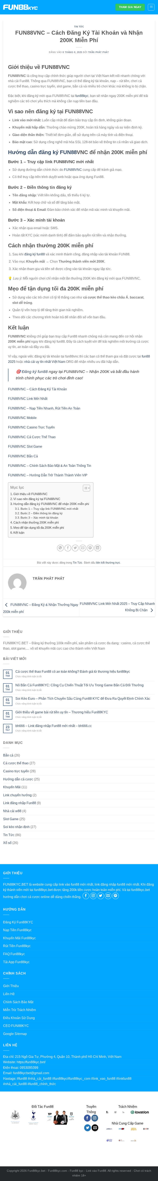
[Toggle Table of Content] (84, 488)
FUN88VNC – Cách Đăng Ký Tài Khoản (37, 389)
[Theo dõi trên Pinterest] (115, 895)
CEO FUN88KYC (16, 1026)
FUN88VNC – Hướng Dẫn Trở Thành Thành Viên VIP (47, 475)
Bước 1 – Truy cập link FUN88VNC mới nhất (49, 508)
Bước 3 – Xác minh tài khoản (39, 517)
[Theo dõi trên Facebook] (85, 895)
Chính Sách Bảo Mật (18, 1002)
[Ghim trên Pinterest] (90, 548)
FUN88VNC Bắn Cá (23, 456)
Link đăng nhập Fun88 (19, 803)
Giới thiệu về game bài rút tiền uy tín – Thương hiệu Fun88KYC (61, 712)
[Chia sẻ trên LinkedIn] (97, 548)
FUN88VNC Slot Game (25, 446)
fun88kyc (81, 96)
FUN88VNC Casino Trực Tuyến (31, 427)
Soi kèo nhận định (16, 827)
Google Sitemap (15, 1034)
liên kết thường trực (108, 562)
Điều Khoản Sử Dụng (19, 1018)
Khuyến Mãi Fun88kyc (19, 938)
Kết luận (18, 532)
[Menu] (151, 7)
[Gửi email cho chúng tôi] (108, 895)
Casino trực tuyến (16, 771)
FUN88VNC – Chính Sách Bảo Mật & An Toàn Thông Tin (49, 465)
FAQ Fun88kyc (14, 954)
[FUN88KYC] (20, 7)
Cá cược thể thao (16, 763)
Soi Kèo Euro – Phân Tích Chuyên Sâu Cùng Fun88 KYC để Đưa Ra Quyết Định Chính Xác (82, 698)
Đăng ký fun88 (35, 371)
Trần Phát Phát (98, 52)
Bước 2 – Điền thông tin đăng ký (42, 513)
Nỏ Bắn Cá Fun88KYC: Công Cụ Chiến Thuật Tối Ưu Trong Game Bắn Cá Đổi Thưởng (79, 685)
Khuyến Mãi (12, 787)
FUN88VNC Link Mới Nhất (27, 398)
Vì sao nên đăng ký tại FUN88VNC (36, 499)
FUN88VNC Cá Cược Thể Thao (32, 437)
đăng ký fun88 (34, 254)
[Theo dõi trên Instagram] (93, 895)
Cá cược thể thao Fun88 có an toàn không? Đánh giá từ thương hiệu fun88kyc (72, 671)
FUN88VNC (73, 169)
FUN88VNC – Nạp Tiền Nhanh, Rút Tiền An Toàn (44, 408)
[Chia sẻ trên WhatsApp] (60, 548)
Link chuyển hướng (17, 795)
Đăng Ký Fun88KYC (18, 922)
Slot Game (11, 819)
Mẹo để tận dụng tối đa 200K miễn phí (38, 527)
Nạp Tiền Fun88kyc (17, 930)
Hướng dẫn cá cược (18, 779)
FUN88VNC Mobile (22, 418)
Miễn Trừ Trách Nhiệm (19, 1010)
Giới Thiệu (11, 986)
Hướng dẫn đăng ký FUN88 (42, 152)
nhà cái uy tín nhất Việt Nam (44, 361)
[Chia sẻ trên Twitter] (75, 548)
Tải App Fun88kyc (16, 962)
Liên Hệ (9, 994)
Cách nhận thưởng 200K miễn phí (36, 522)
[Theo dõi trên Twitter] (100, 895)
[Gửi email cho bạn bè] (82, 548)
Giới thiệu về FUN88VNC (30, 494)
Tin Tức (79, 26)
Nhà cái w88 (12, 811)
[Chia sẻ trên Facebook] (67, 548)
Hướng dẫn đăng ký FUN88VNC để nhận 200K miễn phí (51, 504)
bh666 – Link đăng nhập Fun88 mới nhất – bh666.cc (53, 726)
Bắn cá (8, 755)
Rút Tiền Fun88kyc (17, 946)
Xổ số (7, 843)
